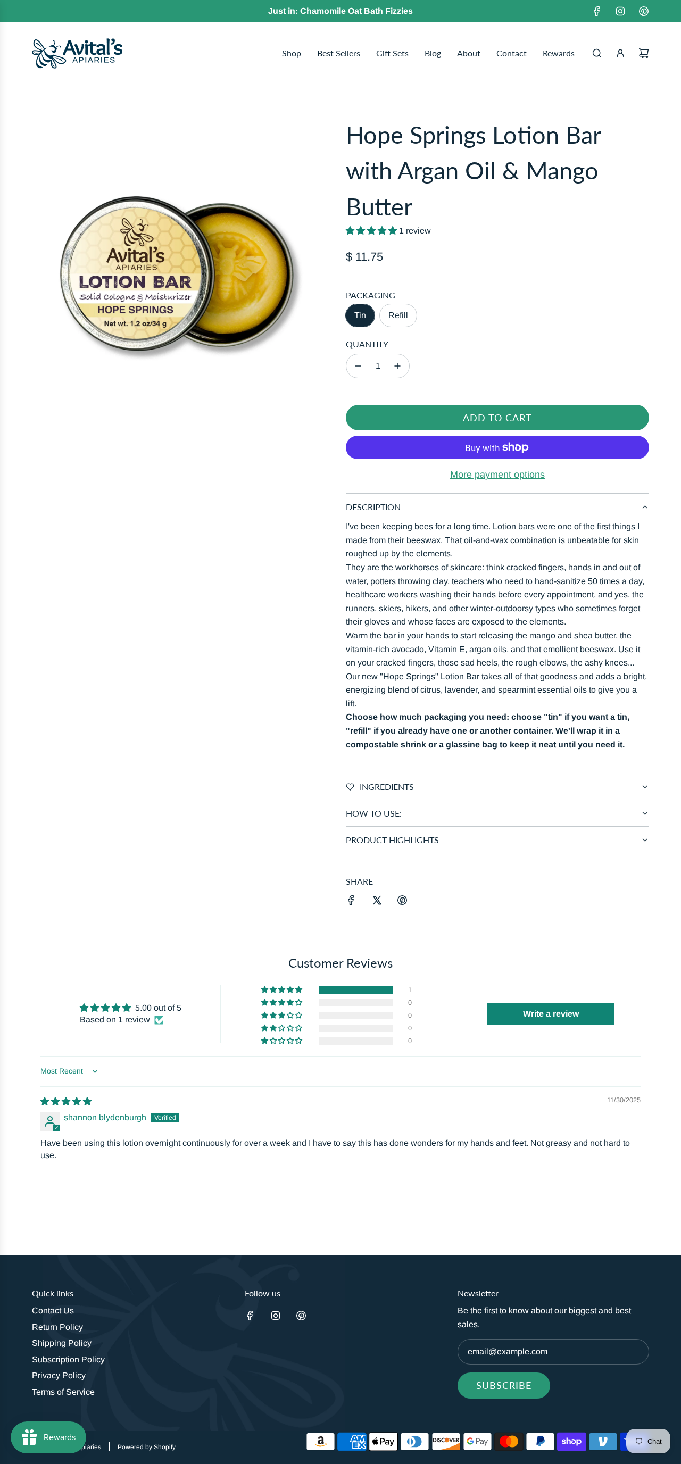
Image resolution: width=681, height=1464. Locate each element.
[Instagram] (620, 11)
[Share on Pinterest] (402, 902)
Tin (360, 315)
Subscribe (503, 1385)
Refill (398, 315)
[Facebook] (597, 11)
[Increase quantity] (397, 366)
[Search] (597, 53)
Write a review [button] (551, 1013)
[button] (372, 230)
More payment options (497, 474)
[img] (66, 1101)
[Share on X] (376, 902)
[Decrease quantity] (358, 366)
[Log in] (620, 53)
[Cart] (643, 53)
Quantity (367, 344)
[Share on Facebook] (351, 902)
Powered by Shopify (147, 1447)
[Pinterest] (643, 11)
